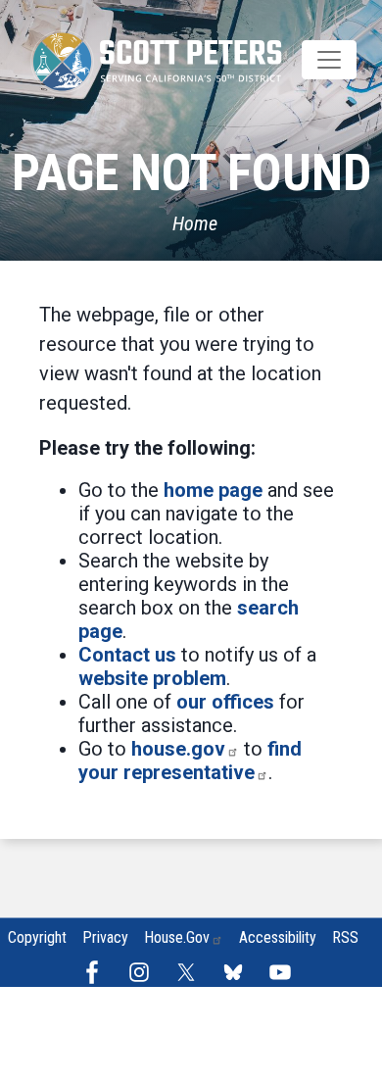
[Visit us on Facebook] (97, 972)
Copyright (37, 937)
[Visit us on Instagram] (144, 972)
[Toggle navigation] (329, 59)
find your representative (190, 760)
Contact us (127, 654)
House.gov (177, 937)
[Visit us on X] (191, 972)
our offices (225, 701)
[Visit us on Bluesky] (238, 972)
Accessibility (277, 937)
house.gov (178, 749)
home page (213, 490)
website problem (152, 678)
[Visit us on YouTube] (285, 972)
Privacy (105, 937)
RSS (345, 937)
